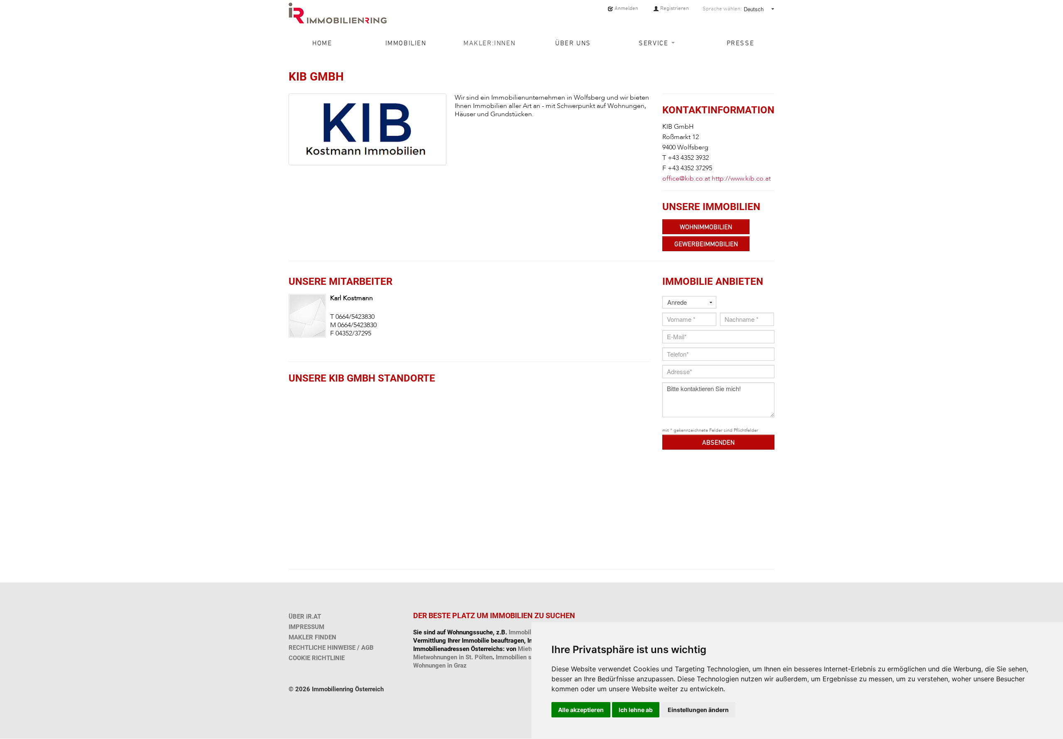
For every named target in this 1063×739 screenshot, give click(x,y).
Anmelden (625, 8)
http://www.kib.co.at (741, 178)
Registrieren (674, 8)
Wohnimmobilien (706, 226)
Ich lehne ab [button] (636, 709)
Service (655, 42)
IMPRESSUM (306, 627)
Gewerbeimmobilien (706, 243)
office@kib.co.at (686, 178)
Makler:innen (489, 42)
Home (322, 42)
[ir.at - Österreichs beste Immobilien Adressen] (338, 13)
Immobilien (405, 42)
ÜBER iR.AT (305, 616)
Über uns (573, 42)
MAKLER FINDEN (312, 637)
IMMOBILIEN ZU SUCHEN (532, 615)
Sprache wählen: (722, 9)
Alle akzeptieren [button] (581, 709)
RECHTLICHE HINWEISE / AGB (331, 647)
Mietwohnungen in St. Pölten (452, 657)
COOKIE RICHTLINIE (317, 658)
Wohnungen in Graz (440, 665)
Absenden (718, 442)
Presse (740, 42)
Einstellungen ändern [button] (698, 709)
